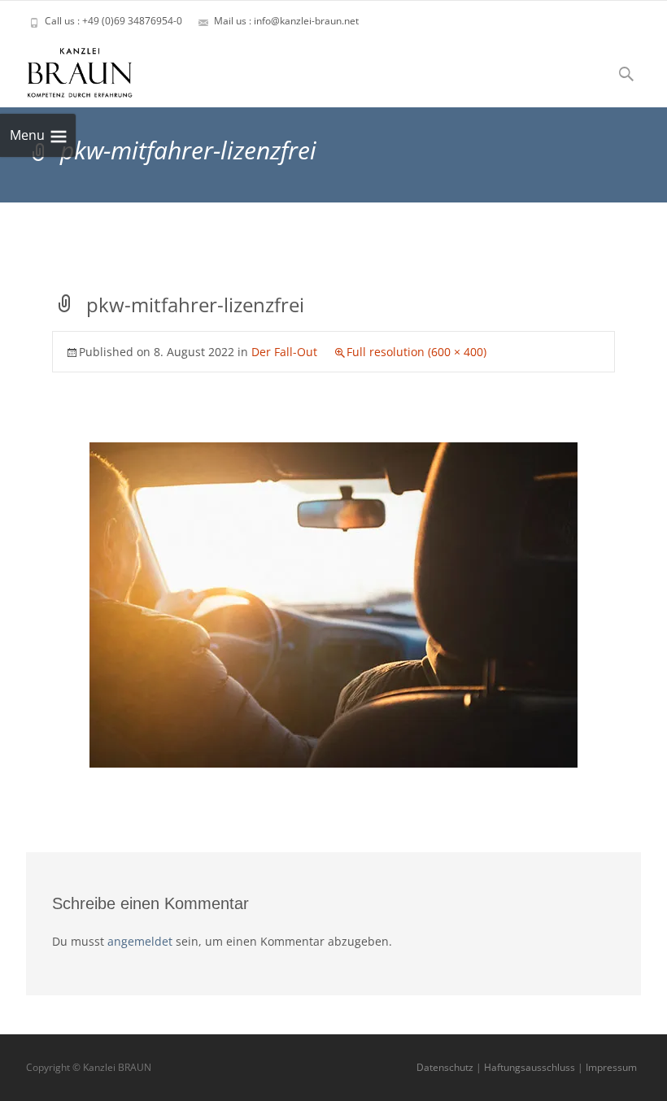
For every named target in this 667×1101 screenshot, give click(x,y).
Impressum (611, 1067)
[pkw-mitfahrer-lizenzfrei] (333, 603)
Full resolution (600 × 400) (416, 351)
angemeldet (139, 941)
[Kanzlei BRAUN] (66, 68)
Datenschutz (444, 1067)
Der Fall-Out (284, 351)
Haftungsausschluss (529, 1067)
